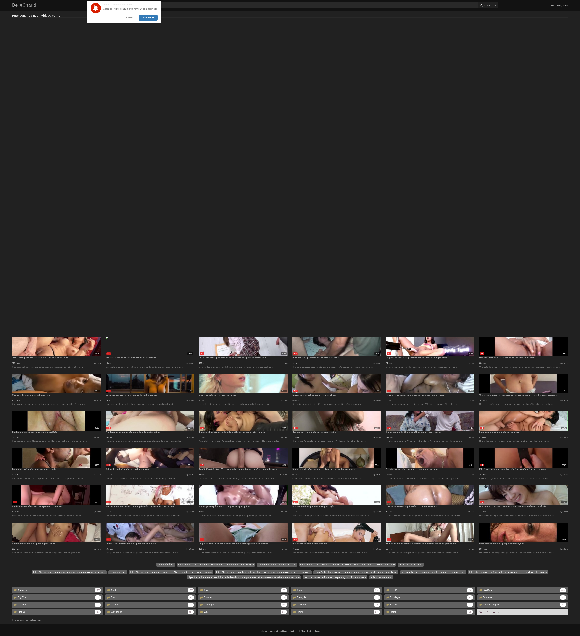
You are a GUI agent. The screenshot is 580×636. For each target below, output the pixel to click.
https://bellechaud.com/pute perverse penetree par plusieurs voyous (69, 572)
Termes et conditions (278, 631)
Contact (293, 631)
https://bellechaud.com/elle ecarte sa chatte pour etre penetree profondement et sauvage (263, 572)
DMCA (302, 631)
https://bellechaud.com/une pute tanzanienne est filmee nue (433, 572)
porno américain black (411, 564)
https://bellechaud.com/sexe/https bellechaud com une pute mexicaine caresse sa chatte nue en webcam (244, 577)
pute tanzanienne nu (381, 577)
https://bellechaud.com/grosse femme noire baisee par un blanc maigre (216, 564)
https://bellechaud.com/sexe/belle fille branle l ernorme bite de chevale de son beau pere (347, 564)
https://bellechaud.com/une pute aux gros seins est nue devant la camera (508, 572)
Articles (263, 631)
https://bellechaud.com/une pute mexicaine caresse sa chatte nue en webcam (356, 572)
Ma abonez (148, 17)
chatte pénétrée (165, 564)
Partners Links (313, 631)
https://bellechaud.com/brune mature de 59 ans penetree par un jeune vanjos (171, 572)
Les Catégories (559, 5)
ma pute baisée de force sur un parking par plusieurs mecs (335, 577)
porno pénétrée (118, 572)
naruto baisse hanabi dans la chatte (277, 564)
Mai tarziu (129, 17)
